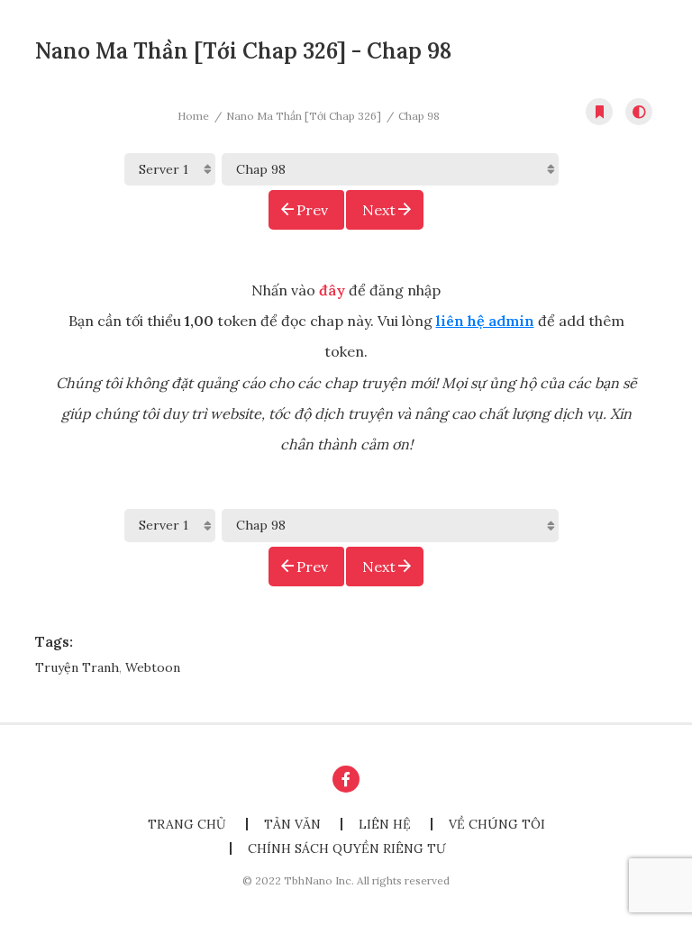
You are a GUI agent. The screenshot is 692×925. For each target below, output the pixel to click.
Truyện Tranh (77, 667)
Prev (312, 210)
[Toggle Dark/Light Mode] (638, 111)
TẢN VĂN (292, 824)
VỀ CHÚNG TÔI (497, 824)
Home (193, 115)
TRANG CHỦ (187, 824)
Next (379, 210)
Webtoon (152, 667)
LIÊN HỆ (385, 824)
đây (332, 290)
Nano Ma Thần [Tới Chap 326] (303, 115)
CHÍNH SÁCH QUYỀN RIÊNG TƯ (347, 848)
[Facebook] (346, 779)
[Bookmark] (599, 111)
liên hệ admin (485, 321)
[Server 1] (169, 169)
